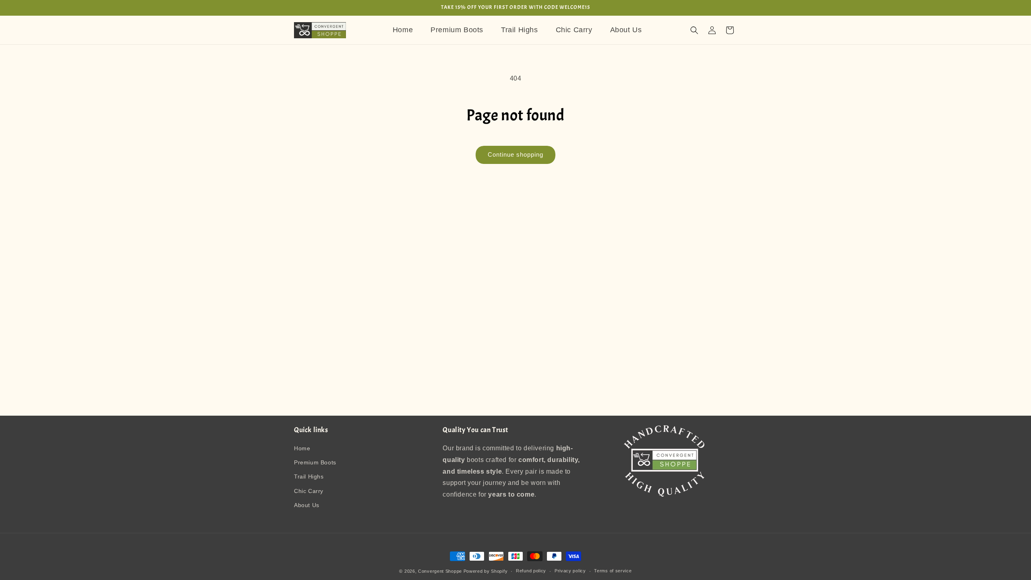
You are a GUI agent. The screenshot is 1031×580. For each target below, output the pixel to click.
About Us (306, 505)
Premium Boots (315, 463)
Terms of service (612, 570)
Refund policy (531, 570)
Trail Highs (309, 477)
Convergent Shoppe (440, 571)
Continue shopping (515, 154)
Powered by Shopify (486, 571)
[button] (694, 30)
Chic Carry (308, 491)
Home (302, 448)
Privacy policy (570, 570)
